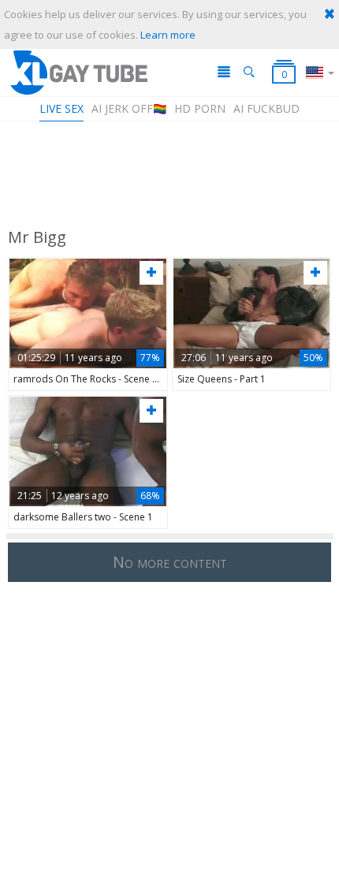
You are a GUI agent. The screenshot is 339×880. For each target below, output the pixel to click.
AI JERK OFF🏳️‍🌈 (128, 108)
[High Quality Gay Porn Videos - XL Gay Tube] (78, 72)
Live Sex (61, 108)
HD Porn (199, 108)
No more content (170, 561)
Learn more (168, 35)
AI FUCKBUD (266, 108)
